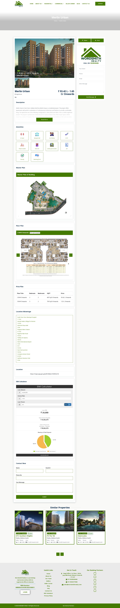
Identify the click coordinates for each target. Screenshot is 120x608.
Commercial (59, 3)
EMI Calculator (48, 593)
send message (90, 97)
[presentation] (18, 255)
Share (85, 40)
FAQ (48, 588)
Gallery (48, 581)
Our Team (48, 578)
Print (98, 40)
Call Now (100, 3)
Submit (44, 497)
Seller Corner (70, 3)
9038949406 (94, 63)
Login (25, 592)
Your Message (20, 482)
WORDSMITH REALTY (23, 605)
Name (18, 468)
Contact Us (86, 3)
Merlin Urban (62, 21)
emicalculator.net (44, 455)
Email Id (48, 468)
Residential (48, 3)
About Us (38, 3)
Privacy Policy (48, 596)
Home (31, 3)
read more (44, 119)
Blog (78, 3)
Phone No (19, 475)
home (56, 21)
